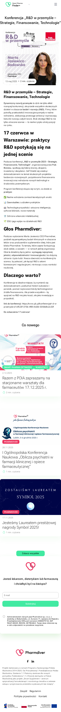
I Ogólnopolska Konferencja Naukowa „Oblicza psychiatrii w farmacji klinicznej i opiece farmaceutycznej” (27, 459)
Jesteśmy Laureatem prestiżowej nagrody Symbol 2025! (29, 525)
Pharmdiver (11, 442)
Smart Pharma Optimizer (18, 367)
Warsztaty (42, 367)
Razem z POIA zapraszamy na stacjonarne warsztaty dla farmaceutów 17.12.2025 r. (26, 382)
